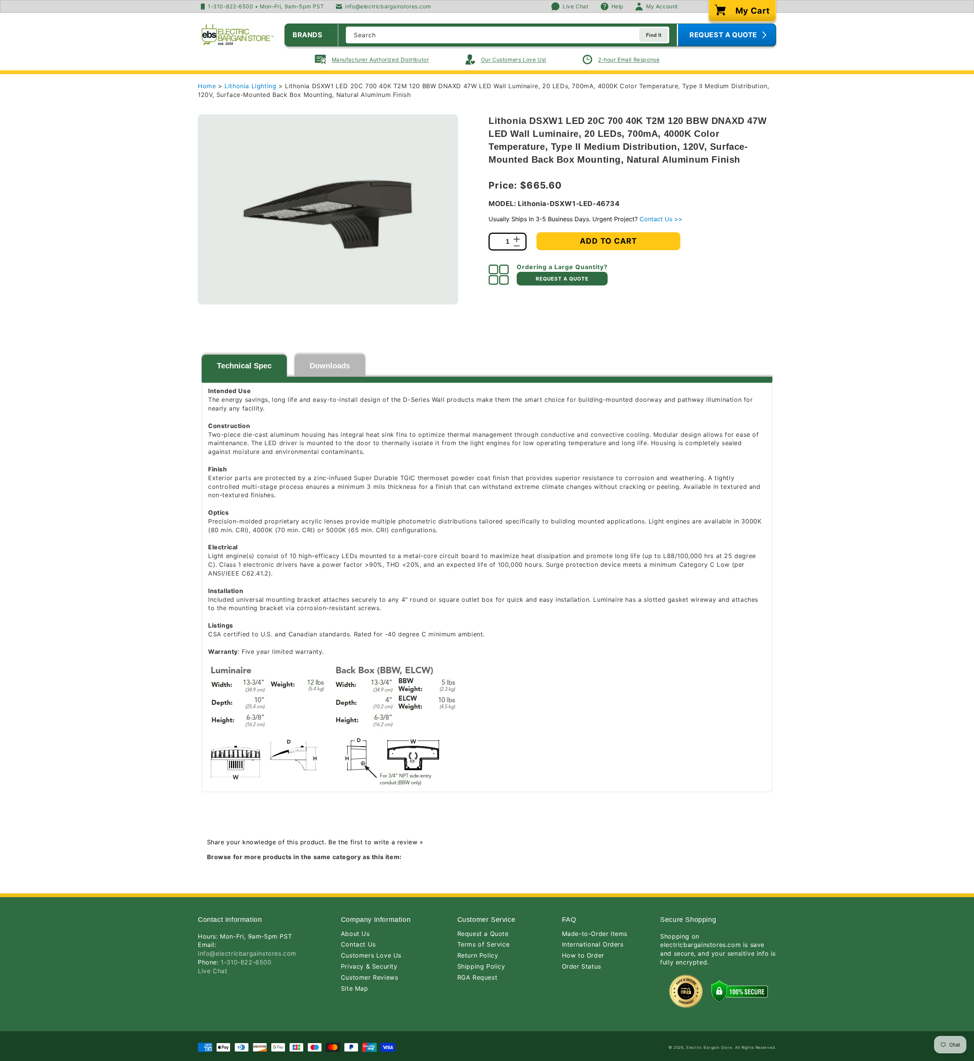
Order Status (581, 966)
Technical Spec (244, 366)
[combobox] (507, 35)
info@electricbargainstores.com (247, 953)
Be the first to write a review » (375, 842)
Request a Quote (483, 933)
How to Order (583, 955)
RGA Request (477, 977)
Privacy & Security (369, 966)
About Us (355, 933)
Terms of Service (483, 944)
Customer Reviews (369, 977)
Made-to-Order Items (594, 933)
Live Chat (212, 971)
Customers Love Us (371, 955)
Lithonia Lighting (251, 86)
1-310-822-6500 (246, 962)
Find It (653, 35)
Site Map (354, 988)
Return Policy (477, 955)
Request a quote (562, 279)
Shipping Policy (481, 966)
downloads (330, 366)
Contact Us (358, 944)
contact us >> (661, 219)
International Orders (593, 944)
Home (207, 86)
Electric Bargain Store (709, 1047)
